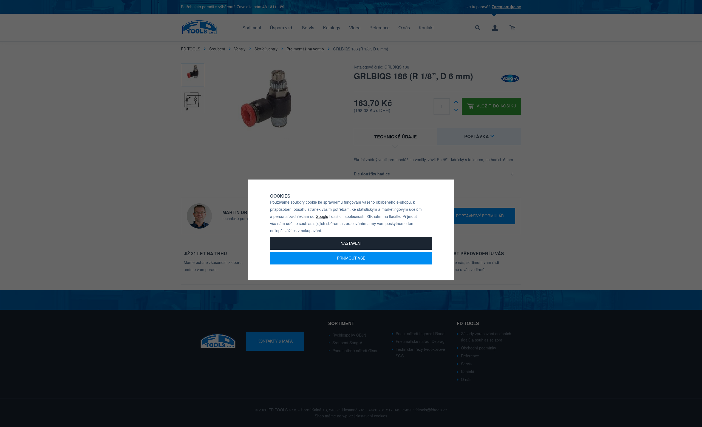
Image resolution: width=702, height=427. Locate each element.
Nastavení (351, 243)
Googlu (322, 216)
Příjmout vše (351, 258)
